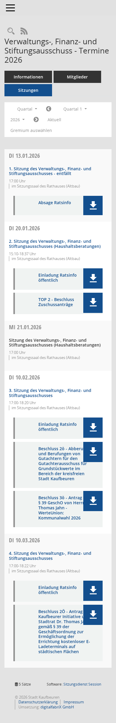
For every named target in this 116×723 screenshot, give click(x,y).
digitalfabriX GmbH (57, 707)
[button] (93, 205)
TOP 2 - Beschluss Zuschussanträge (56, 302)
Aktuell (54, 119)
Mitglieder (77, 77)
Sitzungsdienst (82, 684)
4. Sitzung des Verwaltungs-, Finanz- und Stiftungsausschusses (50, 555)
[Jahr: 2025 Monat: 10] (49, 109)
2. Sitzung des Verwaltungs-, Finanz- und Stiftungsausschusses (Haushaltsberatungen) (55, 243)
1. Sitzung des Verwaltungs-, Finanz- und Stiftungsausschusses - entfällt (50, 171)
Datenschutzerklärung (38, 702)
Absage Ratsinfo (54, 202)
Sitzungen (28, 90)
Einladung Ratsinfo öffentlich (57, 278)
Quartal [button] (25, 109)
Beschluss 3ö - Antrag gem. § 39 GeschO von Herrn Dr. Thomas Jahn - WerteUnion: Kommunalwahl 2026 (65, 507)
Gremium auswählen (31, 130)
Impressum (73, 702)
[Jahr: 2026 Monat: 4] (36, 119)
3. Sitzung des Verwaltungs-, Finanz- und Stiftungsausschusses (50, 393)
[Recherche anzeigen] (11, 31)
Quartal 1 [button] (73, 109)
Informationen (28, 77)
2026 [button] (15, 119)
